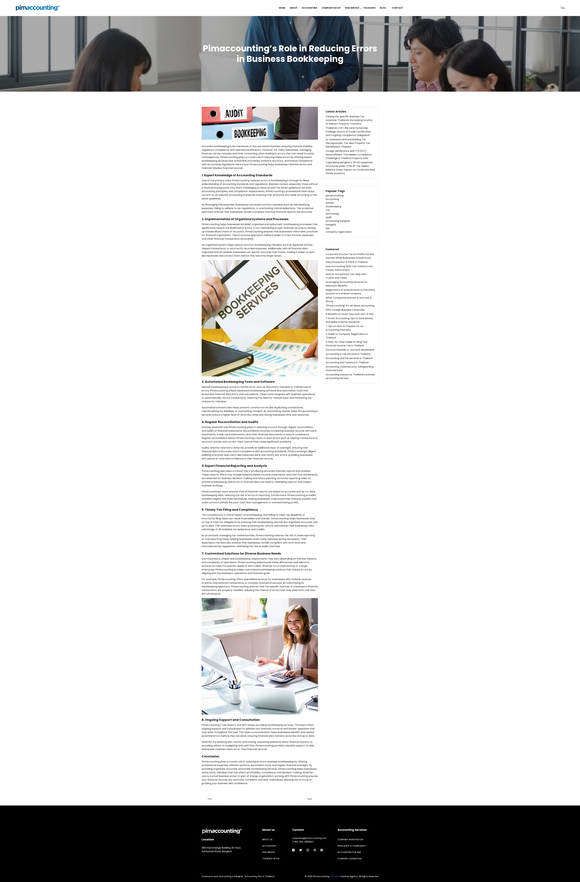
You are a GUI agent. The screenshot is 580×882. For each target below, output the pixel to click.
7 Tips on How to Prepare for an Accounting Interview (344, 328)
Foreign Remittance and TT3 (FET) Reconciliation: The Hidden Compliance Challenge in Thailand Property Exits (349, 154)
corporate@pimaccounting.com (309, 838)
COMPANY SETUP (331, 7)
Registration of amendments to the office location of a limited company (350, 291)
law (328, 228)
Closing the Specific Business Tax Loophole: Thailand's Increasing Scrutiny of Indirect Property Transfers (349, 120)
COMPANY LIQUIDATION (350, 858)
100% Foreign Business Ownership (345, 310)
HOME (282, 7)
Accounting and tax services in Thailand (349, 358)
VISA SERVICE (352, 7)
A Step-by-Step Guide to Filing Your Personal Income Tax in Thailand (347, 343)
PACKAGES (369, 7)
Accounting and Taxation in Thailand (347, 362)
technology (332, 213)
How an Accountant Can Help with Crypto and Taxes (346, 276)
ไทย (563, 8)
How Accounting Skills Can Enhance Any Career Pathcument (349, 268)
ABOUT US (267, 839)
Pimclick (335, 876)
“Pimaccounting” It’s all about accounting (350, 305)
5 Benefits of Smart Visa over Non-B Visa (350, 314)
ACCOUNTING (309, 7)
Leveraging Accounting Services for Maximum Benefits (346, 283)
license (330, 203)
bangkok (331, 224)
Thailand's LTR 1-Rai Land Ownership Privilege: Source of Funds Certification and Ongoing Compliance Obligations (348, 131)
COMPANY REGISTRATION (350, 839)
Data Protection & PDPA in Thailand (347, 262)
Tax (328, 210)
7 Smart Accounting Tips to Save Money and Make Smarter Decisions (349, 320)
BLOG (383, 7)
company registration (339, 232)
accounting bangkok (338, 221)
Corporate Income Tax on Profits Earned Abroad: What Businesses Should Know (350, 256)
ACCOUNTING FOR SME (349, 852)
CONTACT (397, 7)
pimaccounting (335, 195)
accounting (332, 199)
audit (329, 217)
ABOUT (294, 7)
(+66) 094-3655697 (303, 841)
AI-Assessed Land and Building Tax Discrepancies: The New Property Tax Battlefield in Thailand (348, 143)
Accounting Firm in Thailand (259, 876)
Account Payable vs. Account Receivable (350, 349)
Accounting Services (352, 830)
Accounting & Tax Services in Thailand (348, 354)
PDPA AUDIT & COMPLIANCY (352, 845)
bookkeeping (333, 206)
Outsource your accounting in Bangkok (222, 876)
